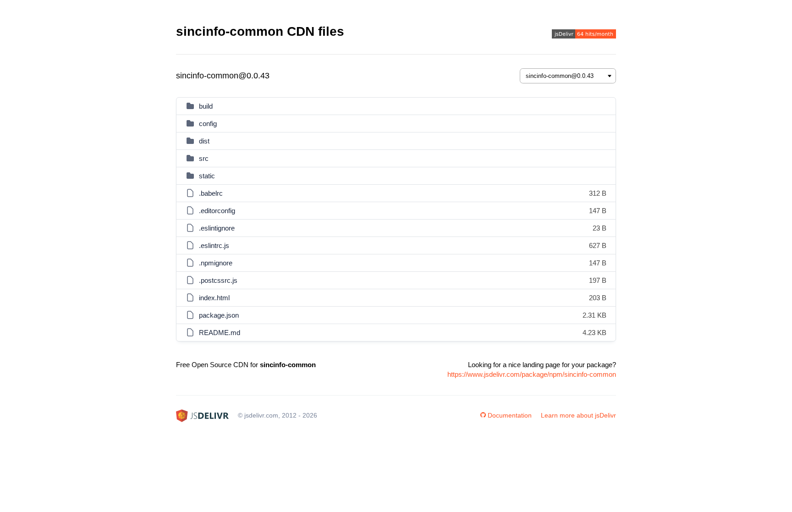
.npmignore (215, 263)
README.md (219, 332)
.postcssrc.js (218, 280)
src (204, 158)
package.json (219, 315)
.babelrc (211, 193)
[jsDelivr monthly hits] (584, 35)
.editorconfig (217, 211)
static (207, 176)
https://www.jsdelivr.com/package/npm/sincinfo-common (531, 374)
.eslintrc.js (214, 245)
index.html (214, 298)
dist (204, 141)
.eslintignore (217, 228)
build (206, 106)
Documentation (510, 415)
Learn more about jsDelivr (578, 415)
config (208, 123)
